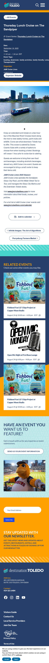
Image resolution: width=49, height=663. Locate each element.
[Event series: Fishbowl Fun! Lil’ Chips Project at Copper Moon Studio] (39, 315)
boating (7, 60)
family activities (26, 60)
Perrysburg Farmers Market (24, 238)
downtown (15, 60)
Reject (16, 659)
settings (19, 655)
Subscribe (9, 520)
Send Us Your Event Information (23, 451)
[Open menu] (42, 5)
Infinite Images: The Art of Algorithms (24, 230)
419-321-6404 (10, 590)
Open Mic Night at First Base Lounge (22, 355)
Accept (6, 659)
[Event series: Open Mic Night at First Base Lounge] (38, 359)
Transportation (9, 62)
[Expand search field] (37, 5)
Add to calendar (25, 216)
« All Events (11, 17)
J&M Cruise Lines (10, 69)
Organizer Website (13, 75)
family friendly (38, 60)
